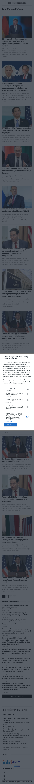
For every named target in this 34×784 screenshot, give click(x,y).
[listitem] (17, 389)
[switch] (27, 394)
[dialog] (17, 392)
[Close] (30, 357)
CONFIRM (10, 425)
